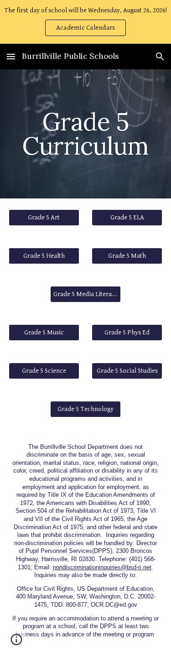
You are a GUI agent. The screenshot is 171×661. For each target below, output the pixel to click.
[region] (85, 22)
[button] (11, 56)
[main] (86, 134)
